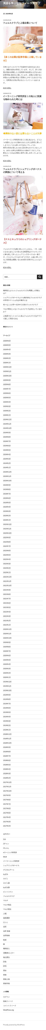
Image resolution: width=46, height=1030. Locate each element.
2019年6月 (7, 708)
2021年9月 (7, 590)
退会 (4, 970)
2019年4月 (7, 717)
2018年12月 (7, 734)
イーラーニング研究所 (11, 861)
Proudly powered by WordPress (14, 1025)
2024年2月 (7, 463)
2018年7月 (7, 756)
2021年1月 (7, 625)
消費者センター (8, 953)
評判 (4, 966)
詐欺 (4, 962)
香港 (4, 975)
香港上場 (6, 979)
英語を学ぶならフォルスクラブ (21, 3)
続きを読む (7, 88)
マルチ (5, 900)
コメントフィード (9, 1005)
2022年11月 (7, 529)
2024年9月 (7, 432)
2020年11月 (7, 634)
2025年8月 (7, 384)
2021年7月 (7, 599)
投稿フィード (8, 1001)
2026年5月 (7, 345)
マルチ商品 (7, 905)
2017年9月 (7, 795)
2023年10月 (7, 481)
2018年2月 (7, 778)
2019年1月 (7, 730)
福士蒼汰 (6, 957)
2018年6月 (7, 760)
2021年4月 (7, 612)
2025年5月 (7, 397)
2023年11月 (7, 476)
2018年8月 (7, 752)
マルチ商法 (7, 909)
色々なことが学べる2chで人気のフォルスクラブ (20, 304)
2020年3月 (7, 668)
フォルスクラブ (8, 896)
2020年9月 (7, 642)
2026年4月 (7, 349)
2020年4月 (7, 664)
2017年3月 (7, 822)
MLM (5, 857)
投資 (4, 940)
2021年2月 (7, 620)
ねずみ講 (6, 887)
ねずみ (5, 874)
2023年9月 (7, 485)
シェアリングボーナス (11, 865)
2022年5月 (7, 555)
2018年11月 (7, 738)
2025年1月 (7, 415)
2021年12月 (7, 577)
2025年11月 (7, 371)
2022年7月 (7, 546)
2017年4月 (7, 817)
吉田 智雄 (6, 931)
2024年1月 (7, 467)
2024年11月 (7, 424)
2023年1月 (7, 520)
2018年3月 (7, 773)
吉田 (4, 927)
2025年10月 (7, 376)
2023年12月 (7, 472)
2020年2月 (7, 673)
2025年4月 (7, 402)
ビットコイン (8, 892)
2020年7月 (7, 651)
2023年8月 (7, 489)
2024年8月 (7, 437)
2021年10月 (7, 585)
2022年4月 (7, 559)
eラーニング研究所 (10, 852)
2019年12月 (7, 682)
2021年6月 (7, 603)
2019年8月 (7, 699)
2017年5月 (7, 813)
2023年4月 (7, 507)
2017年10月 (7, 791)
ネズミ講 (6, 883)
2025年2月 (7, 411)
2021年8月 (7, 594)
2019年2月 (7, 725)
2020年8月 (7, 647)
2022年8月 (7, 542)
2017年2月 (7, 826)
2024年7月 (7, 441)
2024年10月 (7, 428)
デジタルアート (8, 870)
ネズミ (5, 878)
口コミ (5, 922)
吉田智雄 (6, 935)
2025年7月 (7, 389)
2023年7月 (7, 494)
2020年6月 (7, 655)
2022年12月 (7, 524)
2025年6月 (7, 393)
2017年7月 (7, 804)
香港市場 (6, 983)
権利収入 (6, 948)
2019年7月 (7, 704)
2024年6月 (7, 446)
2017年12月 (7, 782)
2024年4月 (7, 454)
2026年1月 (7, 363)
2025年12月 (7, 367)
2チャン (6, 844)
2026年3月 (7, 354)
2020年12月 (7, 629)
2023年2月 (7, 515)
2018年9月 (7, 747)
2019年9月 (7, 695)
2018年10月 (7, 743)
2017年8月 (7, 800)
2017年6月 (7, 808)
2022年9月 (7, 537)
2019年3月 (7, 721)
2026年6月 (7, 341)
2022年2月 (7, 568)
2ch (4, 839)
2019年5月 (7, 712)
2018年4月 (7, 769)
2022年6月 (7, 550)
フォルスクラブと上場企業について (20, 23)
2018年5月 (7, 765)
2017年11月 (7, 786)
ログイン (6, 997)
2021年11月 (7, 581)
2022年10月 (7, 533)
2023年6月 (7, 498)
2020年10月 (7, 638)
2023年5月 (7, 502)
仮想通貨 (6, 918)
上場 (4, 913)
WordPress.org (8, 1010)
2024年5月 (7, 450)
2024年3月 (7, 459)
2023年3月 (7, 511)
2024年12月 (7, 419)
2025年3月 (7, 406)
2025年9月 (7, 380)
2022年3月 (7, 564)
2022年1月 (7, 572)
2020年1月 (7, 677)
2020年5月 (7, 660)
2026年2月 (7, 358)
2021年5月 (7, 607)
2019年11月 (7, 686)
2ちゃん (6, 848)
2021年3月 (7, 616)
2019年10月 (7, 690)
